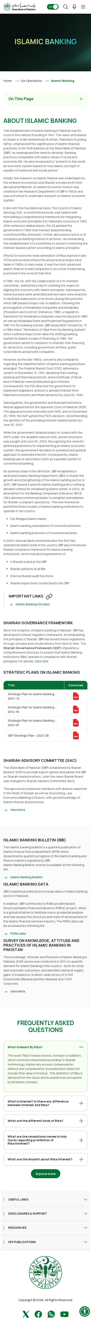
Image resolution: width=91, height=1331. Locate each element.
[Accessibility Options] (84, 1311)
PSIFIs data (18, 933)
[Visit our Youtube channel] (64, 1314)
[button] (83, 6)
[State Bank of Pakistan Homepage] (19, 6)
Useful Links (18, 1199)
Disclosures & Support (27, 1213)
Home (7, 81)
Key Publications (22, 1242)
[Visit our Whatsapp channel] (51, 1314)
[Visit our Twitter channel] (26, 1314)
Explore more (45, 1174)
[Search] (65, 6)
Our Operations (31, 81)
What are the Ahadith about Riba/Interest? (40, 1159)
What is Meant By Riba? (25, 1047)
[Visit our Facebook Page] (38, 1314)
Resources (17, 1228)
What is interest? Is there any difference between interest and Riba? (38, 1103)
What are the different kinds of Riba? (35, 1121)
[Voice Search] (74, 6)
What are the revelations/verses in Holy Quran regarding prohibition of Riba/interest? (37, 1140)
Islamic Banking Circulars (33, 604)
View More (17, 810)
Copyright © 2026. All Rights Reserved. (45, 1300)
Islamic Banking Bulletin (26, 877)
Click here (41, 661)
